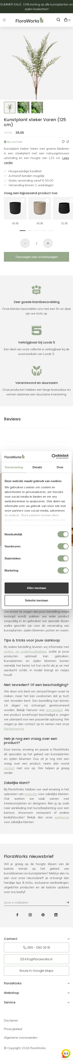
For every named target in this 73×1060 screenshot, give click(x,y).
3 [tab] (38, 230)
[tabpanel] (10, 107)
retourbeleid (54, 710)
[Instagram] (30, 915)
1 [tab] (24, 230)
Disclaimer (11, 1020)
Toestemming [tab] (13, 467)
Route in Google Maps (36, 970)
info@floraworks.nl (38, 959)
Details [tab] (37, 467)
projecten (31, 794)
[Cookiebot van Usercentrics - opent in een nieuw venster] (52, 456)
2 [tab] (31, 230)
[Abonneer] (65, 902)
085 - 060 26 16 (38, 947)
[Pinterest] (43, 915)
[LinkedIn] (55, 915)
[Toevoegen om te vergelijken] (67, 142)
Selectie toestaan (36, 600)
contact (9, 768)
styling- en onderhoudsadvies (25, 651)
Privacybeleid (13, 1029)
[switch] (63, 546)
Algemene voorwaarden (20, 1037)
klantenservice (14, 729)
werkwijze (62, 817)
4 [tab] (45, 230)
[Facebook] (17, 915)
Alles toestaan (36, 588)
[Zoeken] (59, 20)
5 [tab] (52, 230)
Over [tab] (60, 467)
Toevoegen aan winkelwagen (36, 257)
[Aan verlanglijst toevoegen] (63, 142)
